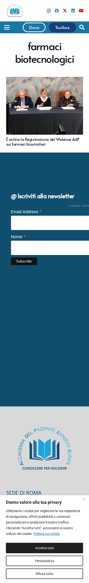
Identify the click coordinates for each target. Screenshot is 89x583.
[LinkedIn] (73, 11)
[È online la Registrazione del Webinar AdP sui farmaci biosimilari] (44, 111)
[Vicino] (84, 499)
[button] (7, 27)
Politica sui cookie (46, 534)
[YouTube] (81, 11)
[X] (65, 11)
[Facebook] (57, 11)
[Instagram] (49, 11)
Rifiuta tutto (44, 574)
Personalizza (44, 561)
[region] (44, 539)
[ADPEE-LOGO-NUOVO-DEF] (14, 10)
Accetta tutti (44, 548)
